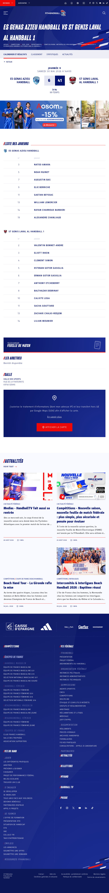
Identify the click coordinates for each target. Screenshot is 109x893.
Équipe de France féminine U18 (18, 697)
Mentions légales (99, 874)
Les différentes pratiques (16, 762)
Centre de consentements (96, 877)
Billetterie (67, 766)
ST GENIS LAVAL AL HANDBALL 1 (88, 80)
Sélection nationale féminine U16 (20, 700)
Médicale (64, 716)
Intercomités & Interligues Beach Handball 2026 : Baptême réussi (79, 585)
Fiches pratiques (68, 743)
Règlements (65, 729)
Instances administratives (72, 676)
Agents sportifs (67, 689)
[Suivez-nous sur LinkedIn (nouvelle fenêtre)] (103, 3)
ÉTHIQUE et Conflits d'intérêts (75, 703)
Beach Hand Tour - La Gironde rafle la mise (28, 585)
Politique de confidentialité (72, 877)
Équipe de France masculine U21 (19, 671)
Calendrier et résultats (15, 54)
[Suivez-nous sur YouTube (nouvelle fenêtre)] (100, 3)
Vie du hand (11, 751)
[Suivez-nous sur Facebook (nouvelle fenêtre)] (90, 3)
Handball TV (67, 787)
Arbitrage (64, 709)
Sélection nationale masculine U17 (21, 677)
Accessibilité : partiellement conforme (74, 874)
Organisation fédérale (74, 669)
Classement (36, 54)
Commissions (68, 685)
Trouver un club (12, 782)
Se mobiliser (10, 795)
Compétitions (15, 44)
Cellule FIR (9, 835)
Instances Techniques (70, 680)
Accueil (6, 44)
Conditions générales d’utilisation (45, 877)
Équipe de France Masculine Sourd (20, 681)
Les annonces (10, 847)
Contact (41, 874)
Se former (10, 814)
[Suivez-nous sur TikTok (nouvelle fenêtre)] (107, 3)
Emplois (9, 843)
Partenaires (68, 751)
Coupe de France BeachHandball (29, 579)
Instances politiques (70, 673)
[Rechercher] (104, 13)
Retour (9, 62)
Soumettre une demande (15, 854)
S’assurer (8, 772)
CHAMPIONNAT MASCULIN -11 (86, 44)
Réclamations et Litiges (71, 713)
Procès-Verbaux (67, 732)
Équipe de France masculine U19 (19, 674)
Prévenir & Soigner (13, 769)
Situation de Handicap (14, 825)
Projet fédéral (67, 660)
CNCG (62, 692)
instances (6, 3)
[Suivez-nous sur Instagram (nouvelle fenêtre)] (93, 3)
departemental (36, 44)
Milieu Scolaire (11, 779)
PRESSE (64, 797)
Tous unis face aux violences (18, 798)
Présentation (66, 657)
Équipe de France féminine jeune (19, 725)
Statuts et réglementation (73, 706)
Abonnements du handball (73, 664)
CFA (5, 828)
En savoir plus (54, 416)
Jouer (8, 758)
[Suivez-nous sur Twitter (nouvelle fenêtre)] (97, 3)
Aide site (53, 874)
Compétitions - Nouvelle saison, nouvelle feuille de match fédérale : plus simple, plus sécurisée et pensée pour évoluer (80, 515)
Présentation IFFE (12, 821)
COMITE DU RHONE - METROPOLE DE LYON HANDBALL (60, 44)
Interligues (74, 579)
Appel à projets (11, 809)
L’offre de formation (14, 818)
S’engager (10, 787)
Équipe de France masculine (17, 667)
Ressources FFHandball (18, 859)
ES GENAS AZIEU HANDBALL (20, 80)
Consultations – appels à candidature (78, 746)
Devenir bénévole (12, 802)
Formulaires (66, 739)
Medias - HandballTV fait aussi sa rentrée (27, 510)
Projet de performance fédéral (19, 775)
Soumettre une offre (14, 851)
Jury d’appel (65, 720)
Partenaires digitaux (14, 805)
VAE (5, 831)
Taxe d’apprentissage (14, 838)
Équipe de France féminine (16, 690)
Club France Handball (15, 735)
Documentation (69, 725)
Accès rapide (22, 3)
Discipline (64, 699)
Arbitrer (8, 765)
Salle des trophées (13, 738)
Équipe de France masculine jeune (20, 713)
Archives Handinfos (69, 736)
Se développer (10, 791)
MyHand (64, 776)
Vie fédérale (67, 646)
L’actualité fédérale (12, 504)
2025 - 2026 (25, 44)
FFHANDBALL (67, 653)
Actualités (67, 54)
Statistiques (52, 54)
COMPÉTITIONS (66, 696)
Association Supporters (15, 741)
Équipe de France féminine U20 (18, 693)
